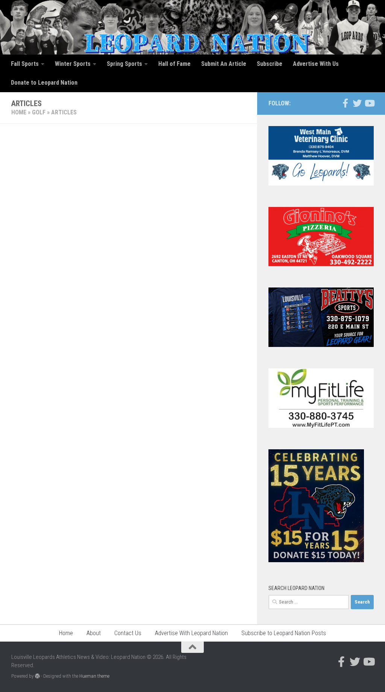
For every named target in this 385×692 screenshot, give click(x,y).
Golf (38, 112)
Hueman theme (94, 676)
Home (18, 112)
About (93, 633)
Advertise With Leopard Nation (191, 633)
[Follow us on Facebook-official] (345, 103)
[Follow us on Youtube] (369, 103)
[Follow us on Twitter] (357, 103)
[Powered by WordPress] (37, 676)
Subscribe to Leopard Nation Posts (283, 633)
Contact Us (127, 633)
